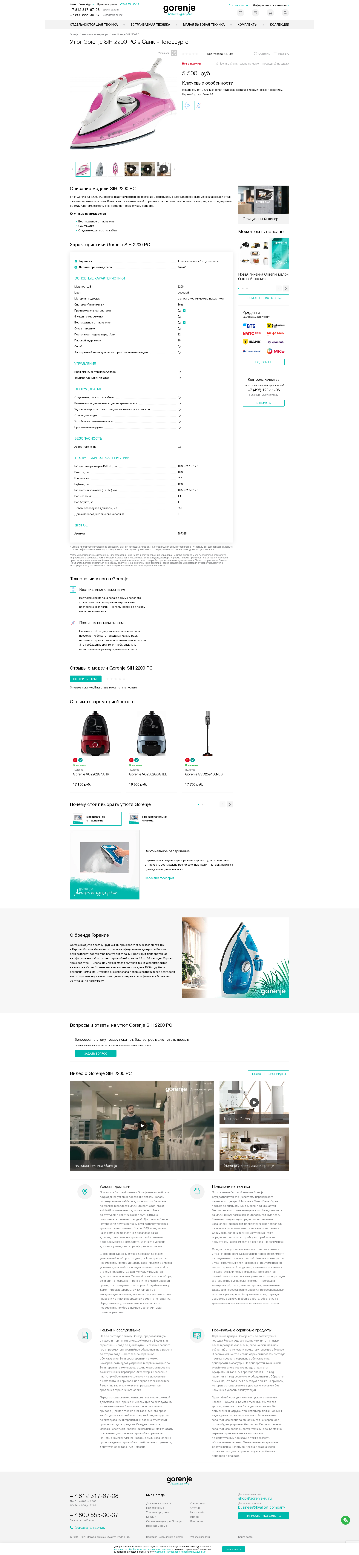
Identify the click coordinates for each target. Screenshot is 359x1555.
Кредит (151, 1516)
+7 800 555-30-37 (85, 15)
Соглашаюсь (233, 1549)
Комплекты (247, 24)
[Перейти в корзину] (270, 12)
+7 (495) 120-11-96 (264, 390)
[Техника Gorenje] (179, 10)
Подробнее (263, 362)
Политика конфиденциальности (164, 1537)
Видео (194, 1516)
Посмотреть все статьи (264, 298)
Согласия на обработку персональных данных (180, 1552)
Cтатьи (195, 1507)
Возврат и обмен (157, 1525)
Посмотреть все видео (268, 1074)
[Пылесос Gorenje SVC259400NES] (207, 733)
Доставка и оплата (158, 1503)
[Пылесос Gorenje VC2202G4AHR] (95, 733)
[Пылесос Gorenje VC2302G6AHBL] (151, 733)
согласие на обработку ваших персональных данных (142, 1549)
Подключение (155, 1507)
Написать (264, 403)
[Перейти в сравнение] (255, 12)
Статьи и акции (238, 5)
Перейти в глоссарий (159, 878)
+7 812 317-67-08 (85, 10)
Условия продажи (157, 1512)
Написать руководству (263, 1515)
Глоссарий (197, 1512)
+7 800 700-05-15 (129, 4)
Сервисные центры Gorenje (164, 1521)
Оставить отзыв (85, 679)
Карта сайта (245, 1537)
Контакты (196, 1521)
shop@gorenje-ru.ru (255, 1498)
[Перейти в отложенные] (240, 12)
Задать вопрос (95, 1053)
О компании (197, 1503)
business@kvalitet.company (261, 1507)
